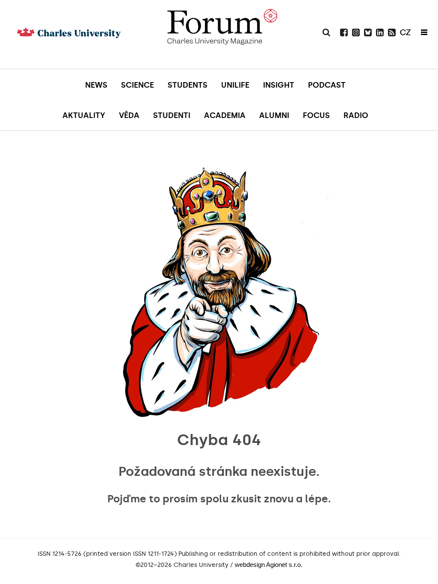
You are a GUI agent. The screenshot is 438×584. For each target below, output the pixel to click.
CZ (405, 32)
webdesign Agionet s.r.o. (268, 564)
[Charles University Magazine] (222, 45)
